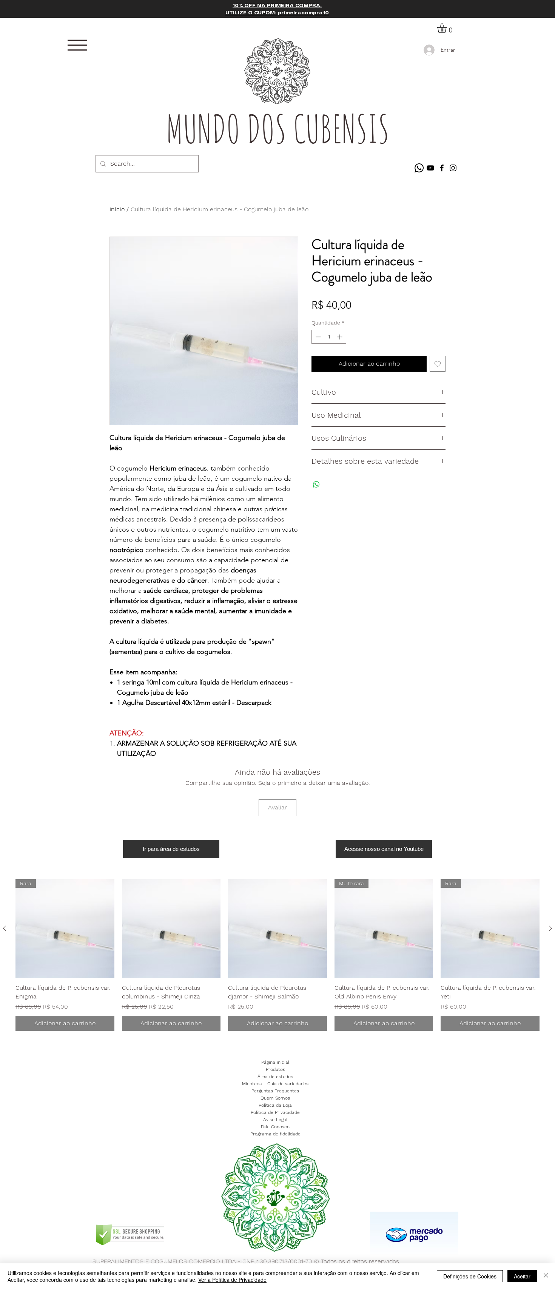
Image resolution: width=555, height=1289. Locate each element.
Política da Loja (275, 1105)
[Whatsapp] (419, 167)
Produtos (275, 1069)
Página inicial (275, 1062)
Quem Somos (275, 1098)
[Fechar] (545, 1276)
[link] (447, 28)
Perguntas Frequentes (275, 1091)
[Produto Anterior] (4, 928)
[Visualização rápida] (171, 928)
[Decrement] (317, 336)
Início (117, 209)
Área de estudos (275, 1076)
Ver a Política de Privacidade (232, 1279)
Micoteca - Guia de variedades (275, 1083)
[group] (277, 955)
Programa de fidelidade (275, 1134)
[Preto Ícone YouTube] (430, 167)
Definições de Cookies (469, 1276)
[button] (77, 45)
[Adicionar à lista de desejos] (438, 364)
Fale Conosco (275, 1126)
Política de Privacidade (275, 1112)
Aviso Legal (275, 1119)
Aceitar (522, 1276)
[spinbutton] (329, 336)
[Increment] (340, 336)
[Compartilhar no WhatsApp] (316, 484)
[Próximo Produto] (550, 928)
